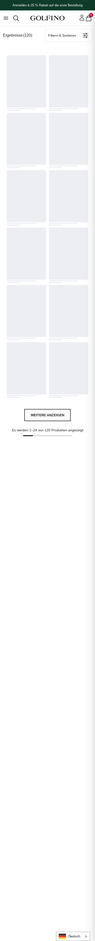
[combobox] (73, 936)
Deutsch (74, 936)
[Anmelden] (81, 17)
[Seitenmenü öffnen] (6, 18)
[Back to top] (90, 912)
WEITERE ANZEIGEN (47, 415)
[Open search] (16, 18)
